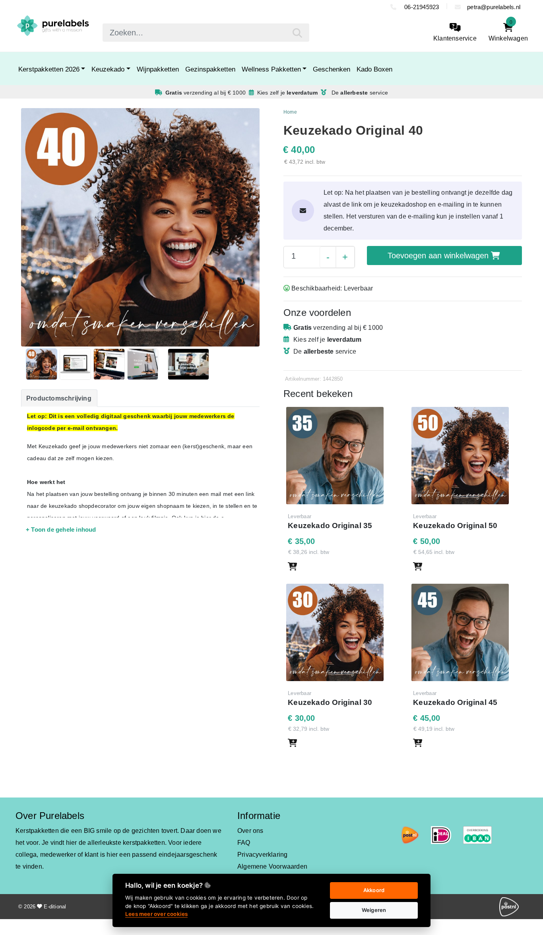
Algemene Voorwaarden (272, 866)
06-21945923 (421, 7)
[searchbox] (206, 32)
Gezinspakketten (210, 69)
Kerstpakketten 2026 (49, 69)
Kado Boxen (374, 69)
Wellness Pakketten (271, 69)
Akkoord (373, 890)
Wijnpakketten (158, 69)
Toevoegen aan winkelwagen (439, 255)
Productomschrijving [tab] (58, 398)
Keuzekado (107, 69)
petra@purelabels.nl (493, 7)
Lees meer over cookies (156, 914)
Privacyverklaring (262, 854)
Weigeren (374, 910)
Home (290, 112)
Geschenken (331, 69)
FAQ (243, 842)
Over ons (250, 830)
